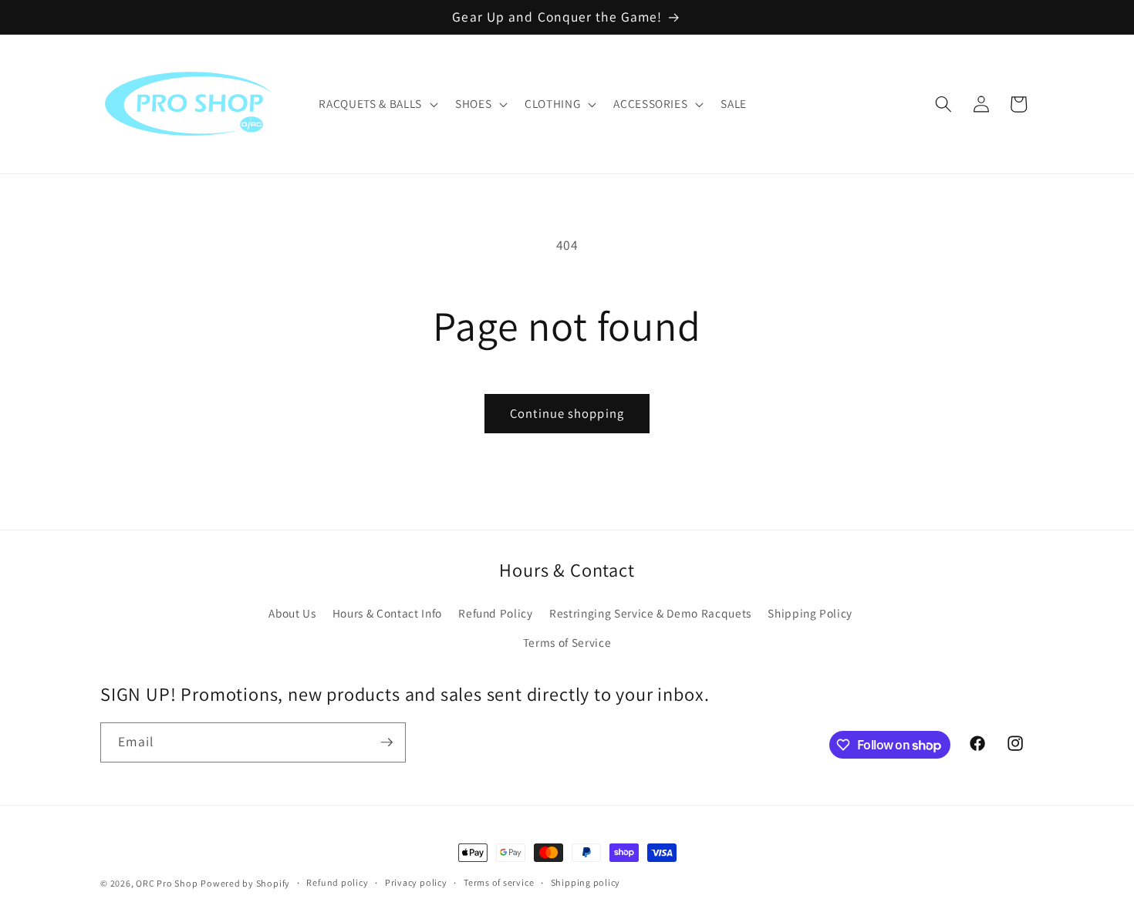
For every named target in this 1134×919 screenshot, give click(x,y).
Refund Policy (495, 613)
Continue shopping (567, 413)
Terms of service (499, 882)
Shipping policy (586, 882)
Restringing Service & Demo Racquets (650, 613)
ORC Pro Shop (166, 883)
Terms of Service (567, 642)
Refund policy (337, 882)
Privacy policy (416, 882)
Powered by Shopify (245, 883)
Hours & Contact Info (387, 613)
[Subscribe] (386, 742)
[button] (376, 104)
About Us (292, 613)
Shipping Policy (810, 613)
